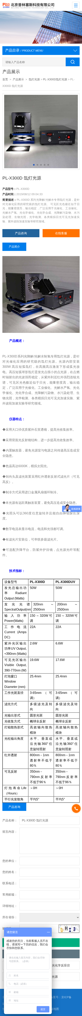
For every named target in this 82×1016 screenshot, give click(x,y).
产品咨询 (21, 233)
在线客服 (61, 233)
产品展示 (18, 79)
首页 (5, 79)
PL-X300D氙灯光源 (55, 79)
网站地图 (53, 1008)
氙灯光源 (34, 79)
